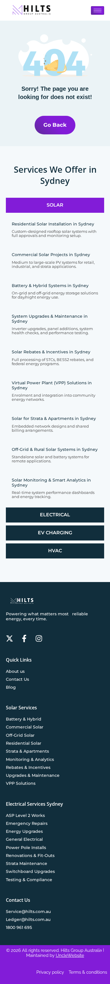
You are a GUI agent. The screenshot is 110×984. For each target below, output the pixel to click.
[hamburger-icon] (97, 10)
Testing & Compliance (29, 879)
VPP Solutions (20, 783)
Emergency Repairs (27, 823)
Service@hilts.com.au (28, 911)
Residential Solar (23, 743)
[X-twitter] (9, 638)
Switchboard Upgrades (30, 871)
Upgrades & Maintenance (33, 775)
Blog (11, 687)
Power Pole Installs (26, 847)
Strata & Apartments (27, 751)
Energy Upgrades (24, 831)
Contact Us (17, 679)
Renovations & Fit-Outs (30, 855)
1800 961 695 (19, 927)
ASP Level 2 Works (25, 815)
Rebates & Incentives (28, 767)
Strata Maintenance (26, 863)
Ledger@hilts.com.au (28, 919)
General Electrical (24, 839)
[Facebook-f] (24, 638)
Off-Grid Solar (20, 735)
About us (15, 671)
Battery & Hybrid (23, 719)
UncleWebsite (70, 955)
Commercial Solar (24, 727)
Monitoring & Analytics (30, 759)
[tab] (55, 205)
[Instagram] (39, 638)
